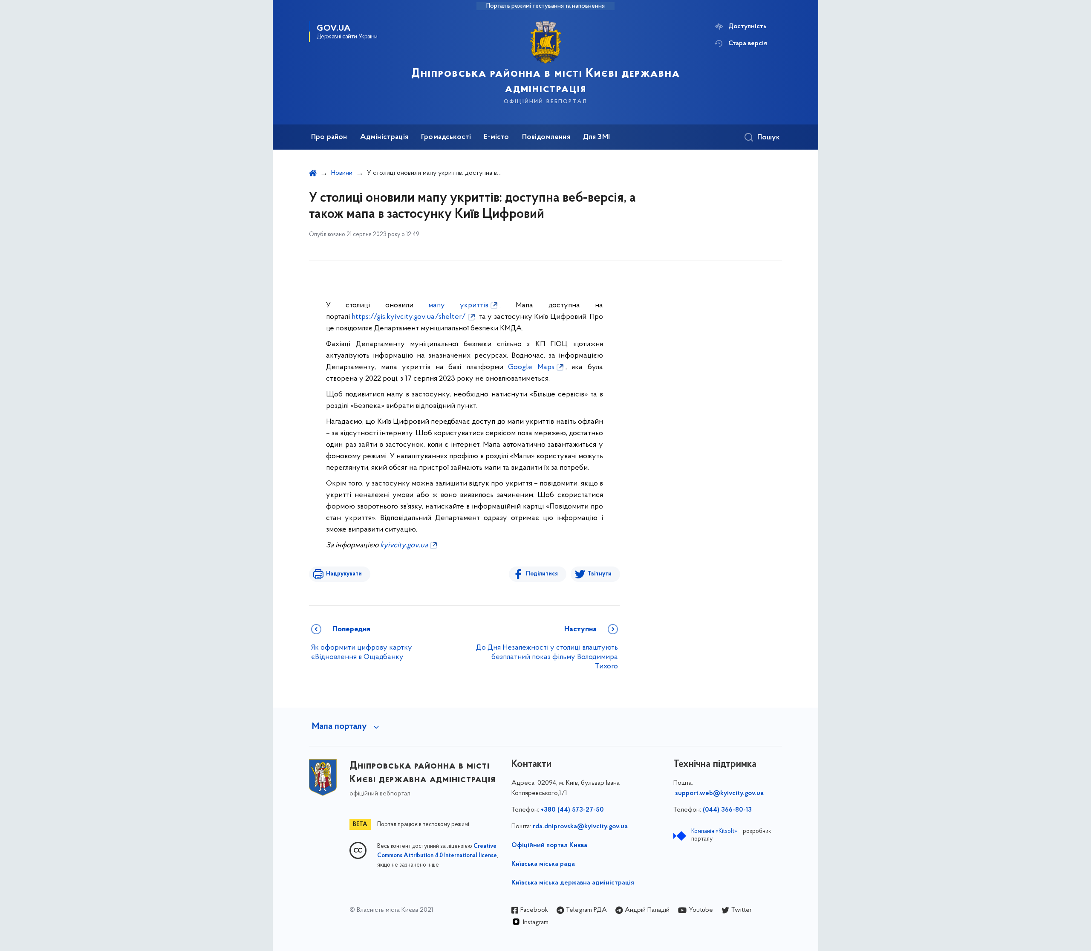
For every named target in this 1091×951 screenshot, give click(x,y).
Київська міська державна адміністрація (572, 882)
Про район (329, 137)
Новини (341, 173)
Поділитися (542, 574)
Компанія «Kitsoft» (714, 831)
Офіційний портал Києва (549, 845)
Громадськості (446, 137)
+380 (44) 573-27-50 (572, 809)
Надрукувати (344, 574)
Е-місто (496, 137)
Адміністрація (384, 137)
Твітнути (600, 574)
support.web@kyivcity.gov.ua (719, 793)
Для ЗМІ (596, 137)
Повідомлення (546, 137)
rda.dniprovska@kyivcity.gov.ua (580, 826)
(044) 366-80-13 (727, 809)
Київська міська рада (543, 864)
